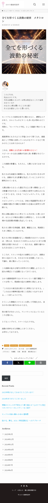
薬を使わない (32, 352)
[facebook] (21, 486)
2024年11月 (9, 444)
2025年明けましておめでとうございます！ (18, 392)
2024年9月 (8, 454)
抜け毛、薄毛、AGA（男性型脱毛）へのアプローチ (21, 420)
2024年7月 (8, 465)
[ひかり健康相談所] (12, 4)
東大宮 (24, 352)
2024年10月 (9, 449)
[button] (7, 363)
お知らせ (20, 490)
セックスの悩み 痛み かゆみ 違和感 (15, 414)
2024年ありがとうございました (14, 398)
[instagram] (24, 486)
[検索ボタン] (34, 4)
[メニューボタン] (43, 4)
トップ (14, 490)
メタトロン (14, 345)
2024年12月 (9, 439)
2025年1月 (8, 434)
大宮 (18, 352)
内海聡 (13, 352)
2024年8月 (8, 460)
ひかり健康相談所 (31, 349)
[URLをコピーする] (40, 363)
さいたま (21, 349)
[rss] (27, 486)
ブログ (7, 345)
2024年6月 (8, 470)
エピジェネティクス (25, 345)
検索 (6, 378)
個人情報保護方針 (30, 490)
